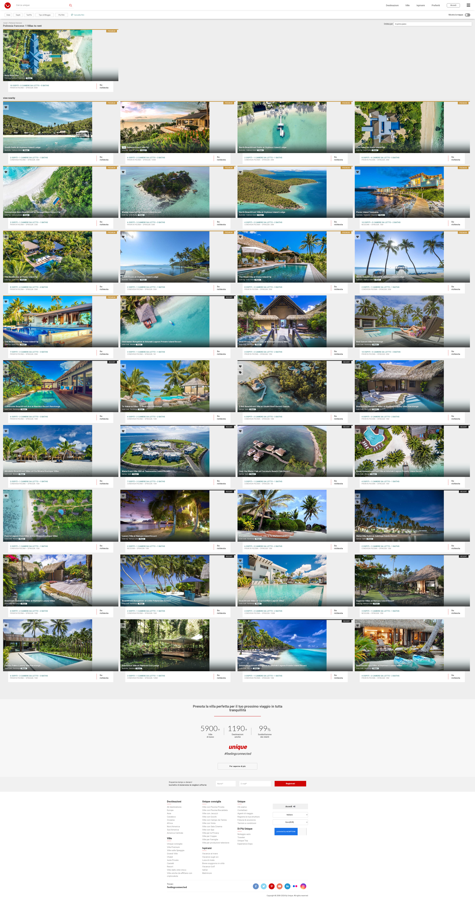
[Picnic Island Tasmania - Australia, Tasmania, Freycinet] (412, 192)
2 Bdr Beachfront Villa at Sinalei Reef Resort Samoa (264, 406)
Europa (170, 810)
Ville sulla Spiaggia (175, 850)
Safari (205, 870)
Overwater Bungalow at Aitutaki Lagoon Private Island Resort (151, 341)
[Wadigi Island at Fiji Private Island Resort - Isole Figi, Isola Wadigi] (178, 192)
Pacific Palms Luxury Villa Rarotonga (22, 665)
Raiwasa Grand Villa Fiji (138, 147)
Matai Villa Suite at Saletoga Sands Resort (376, 536)
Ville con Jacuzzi (210, 813)
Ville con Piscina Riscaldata (215, 810)
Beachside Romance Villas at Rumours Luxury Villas (30, 601)
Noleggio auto (244, 834)
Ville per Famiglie (210, 839)
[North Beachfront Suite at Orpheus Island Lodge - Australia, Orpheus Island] (295, 127)
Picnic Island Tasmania (367, 212)
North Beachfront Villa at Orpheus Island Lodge (262, 212)
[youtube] (281, 886)
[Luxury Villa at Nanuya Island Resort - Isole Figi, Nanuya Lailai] (178, 516)
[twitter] (265, 886)
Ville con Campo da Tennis (214, 820)
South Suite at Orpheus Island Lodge (23, 147)
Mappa (29, 78)
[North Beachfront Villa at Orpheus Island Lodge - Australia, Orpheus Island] (295, 192)
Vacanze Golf (208, 866)
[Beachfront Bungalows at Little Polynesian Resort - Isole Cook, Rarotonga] (178, 580)
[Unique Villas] (7, 5)
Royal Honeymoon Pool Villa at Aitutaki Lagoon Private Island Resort (389, 471)
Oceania (171, 820)
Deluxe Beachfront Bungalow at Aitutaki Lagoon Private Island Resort (273, 665)
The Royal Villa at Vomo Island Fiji (255, 277)
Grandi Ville (172, 853)
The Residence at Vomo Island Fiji (21, 277)
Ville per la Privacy (210, 833)
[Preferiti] (6, 35)
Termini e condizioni (247, 823)
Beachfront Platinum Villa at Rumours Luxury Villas (264, 341)
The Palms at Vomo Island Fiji (370, 147)
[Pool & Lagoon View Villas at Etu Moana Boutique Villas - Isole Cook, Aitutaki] (60, 516)
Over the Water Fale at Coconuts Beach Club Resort (264, 471)
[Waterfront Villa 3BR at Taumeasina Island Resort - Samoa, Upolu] (178, 451)
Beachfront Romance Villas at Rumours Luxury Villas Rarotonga (387, 406)
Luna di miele (208, 860)
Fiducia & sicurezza (247, 820)
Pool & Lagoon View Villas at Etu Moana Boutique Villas (31, 536)
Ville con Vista (208, 823)
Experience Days (245, 844)
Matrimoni (207, 873)
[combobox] (433, 24)
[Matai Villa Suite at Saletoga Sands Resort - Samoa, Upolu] (412, 516)
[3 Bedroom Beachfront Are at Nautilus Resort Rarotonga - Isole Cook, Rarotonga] (60, 386)
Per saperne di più (237, 766)
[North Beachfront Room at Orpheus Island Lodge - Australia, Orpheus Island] (412, 257)
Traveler (241, 837)
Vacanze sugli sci (210, 857)
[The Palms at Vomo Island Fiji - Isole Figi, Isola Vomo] (412, 127)
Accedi (289, 806)
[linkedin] (288, 886)
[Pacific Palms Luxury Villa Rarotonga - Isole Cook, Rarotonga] (60, 645)
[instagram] (304, 886)
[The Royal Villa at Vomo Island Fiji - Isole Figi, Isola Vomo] (295, 257)
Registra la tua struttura (249, 816)
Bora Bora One (12, 75)
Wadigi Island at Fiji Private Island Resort (141, 212)
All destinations (174, 807)
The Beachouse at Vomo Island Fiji (21, 341)
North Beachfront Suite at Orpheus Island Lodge (262, 147)
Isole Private (172, 860)
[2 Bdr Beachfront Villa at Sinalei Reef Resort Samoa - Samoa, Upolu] (295, 386)
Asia (169, 813)
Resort (170, 866)
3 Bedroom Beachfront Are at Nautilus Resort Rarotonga (32, 406)
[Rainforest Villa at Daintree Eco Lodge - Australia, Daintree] (178, 645)
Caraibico (171, 816)
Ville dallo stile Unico (176, 870)
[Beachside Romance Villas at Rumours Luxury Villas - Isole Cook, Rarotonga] (60, 580)
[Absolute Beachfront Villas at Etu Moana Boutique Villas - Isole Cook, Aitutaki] (60, 451)
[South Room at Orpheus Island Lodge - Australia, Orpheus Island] (178, 257)
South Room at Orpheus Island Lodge (140, 277)
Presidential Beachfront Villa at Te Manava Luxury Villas (266, 536)
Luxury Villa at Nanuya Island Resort (139, 536)
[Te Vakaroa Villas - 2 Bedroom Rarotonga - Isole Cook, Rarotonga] (178, 386)
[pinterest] (273, 886)
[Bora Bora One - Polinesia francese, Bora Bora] (60, 55)
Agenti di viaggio (245, 813)
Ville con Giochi (209, 816)
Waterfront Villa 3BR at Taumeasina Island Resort (146, 471)
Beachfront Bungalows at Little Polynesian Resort (146, 601)
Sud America (173, 829)
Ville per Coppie (209, 836)
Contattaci (242, 810)
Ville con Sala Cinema (212, 826)
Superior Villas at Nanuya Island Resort (375, 601)
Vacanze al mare (210, 853)
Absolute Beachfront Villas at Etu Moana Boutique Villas (32, 471)
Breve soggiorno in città (213, 863)
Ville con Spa (208, 829)
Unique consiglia (174, 844)
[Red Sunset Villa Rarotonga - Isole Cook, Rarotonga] (412, 321)
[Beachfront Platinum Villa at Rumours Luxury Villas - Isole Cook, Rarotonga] (295, 321)
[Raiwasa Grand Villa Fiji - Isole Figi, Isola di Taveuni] (178, 127)
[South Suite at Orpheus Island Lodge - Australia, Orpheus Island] (60, 127)
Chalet (170, 857)
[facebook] (257, 886)
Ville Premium (173, 847)
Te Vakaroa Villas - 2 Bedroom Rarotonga (142, 406)
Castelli (170, 863)
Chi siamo (242, 807)
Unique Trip (243, 840)
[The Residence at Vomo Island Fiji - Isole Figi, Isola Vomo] (60, 257)
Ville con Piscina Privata (213, 807)
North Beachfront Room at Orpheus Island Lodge (380, 277)
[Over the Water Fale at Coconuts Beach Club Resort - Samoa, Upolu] (295, 451)
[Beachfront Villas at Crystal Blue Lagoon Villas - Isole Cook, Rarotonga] (295, 580)
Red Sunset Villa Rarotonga (369, 341)
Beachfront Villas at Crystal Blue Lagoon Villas (261, 601)
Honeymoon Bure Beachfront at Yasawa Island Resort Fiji (32, 212)
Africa (170, 823)
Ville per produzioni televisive (215, 842)
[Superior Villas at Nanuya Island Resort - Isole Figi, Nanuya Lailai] (412, 580)
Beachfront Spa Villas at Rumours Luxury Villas (379, 665)
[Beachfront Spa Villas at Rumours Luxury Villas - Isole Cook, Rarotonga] (412, 645)
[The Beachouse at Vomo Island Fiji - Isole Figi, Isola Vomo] (60, 321)
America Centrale (175, 833)
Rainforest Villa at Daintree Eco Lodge (140, 665)
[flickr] (295, 886)
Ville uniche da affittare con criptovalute (179, 874)
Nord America (173, 826)
